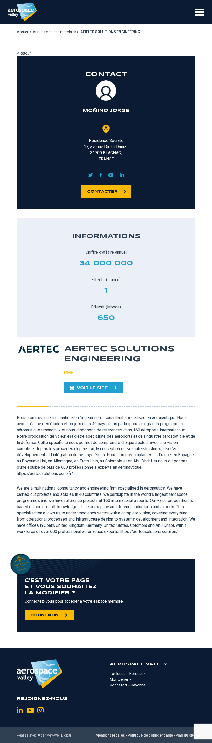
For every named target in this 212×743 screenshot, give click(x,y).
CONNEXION (44, 615)
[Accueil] (22, 12)
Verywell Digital (59, 735)
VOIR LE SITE (92, 388)
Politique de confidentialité (150, 735)
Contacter (102, 192)
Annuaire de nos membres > (56, 32)
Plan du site (185, 735)
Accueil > (24, 32)
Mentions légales (110, 735)
